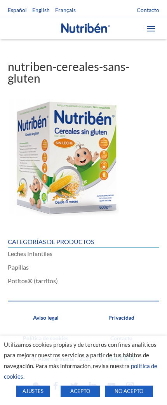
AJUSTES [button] (33, 391)
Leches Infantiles (30, 253)
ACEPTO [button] (80, 391)
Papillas (18, 267)
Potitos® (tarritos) (33, 280)
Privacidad (121, 317)
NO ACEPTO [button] (129, 391)
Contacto (148, 10)
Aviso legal (46, 317)
